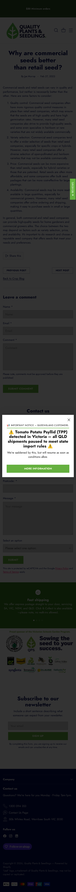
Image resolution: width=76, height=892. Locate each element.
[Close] (68, 419)
